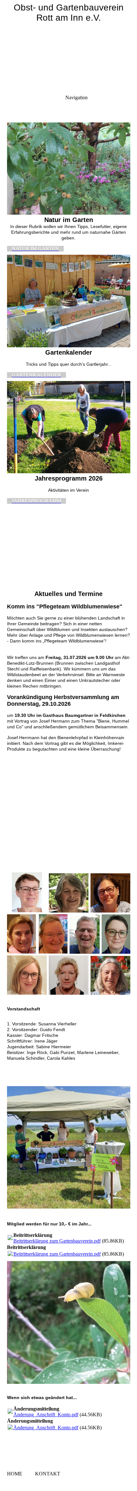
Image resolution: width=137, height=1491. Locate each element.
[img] (68, 44)
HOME (14, 1473)
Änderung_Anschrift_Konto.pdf (45, 1414)
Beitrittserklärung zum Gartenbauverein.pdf (57, 1241)
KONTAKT (47, 1473)
